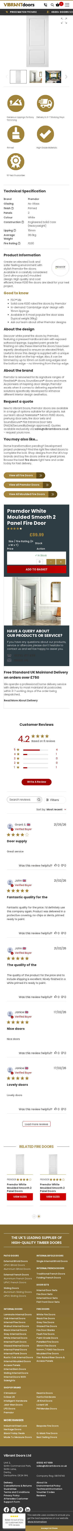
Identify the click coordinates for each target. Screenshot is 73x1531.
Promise (18, 12)
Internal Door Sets (46, 1290)
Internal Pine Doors (14, 1322)
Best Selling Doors (46, 1437)
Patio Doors (11, 1255)
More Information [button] (37, 1521)
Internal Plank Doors (15, 1353)
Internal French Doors (50, 1268)
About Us (41, 1482)
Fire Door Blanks (45, 1330)
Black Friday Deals (14, 1433)
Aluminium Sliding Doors (18, 1292)
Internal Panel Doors (15, 1349)
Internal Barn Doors (15, 1369)
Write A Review (36, 782)
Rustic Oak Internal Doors (18, 1357)
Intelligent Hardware (15, 1401)
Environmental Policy (48, 1485)
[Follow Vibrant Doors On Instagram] (14, 1511)
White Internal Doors (15, 1338)
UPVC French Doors (15, 1282)
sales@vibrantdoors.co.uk (52, 429)
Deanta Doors (44, 1393)
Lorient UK (42, 1404)
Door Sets (42, 1284)
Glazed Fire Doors (46, 1326)
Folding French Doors (48, 1277)
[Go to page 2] (39, 1216)
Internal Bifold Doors (49, 1255)
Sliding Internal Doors (16, 1373)
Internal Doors (13, 1309)
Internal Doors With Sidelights (15, 1378)
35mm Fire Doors (46, 1345)
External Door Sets (47, 1298)
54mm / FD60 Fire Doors (50, 1349)
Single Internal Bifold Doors (52, 1261)
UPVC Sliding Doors (15, 1296)
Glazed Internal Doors (16, 1345)
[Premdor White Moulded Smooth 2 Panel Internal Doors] (20, 1164)
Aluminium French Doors (18, 1278)
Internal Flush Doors (15, 1341)
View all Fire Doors (21, 475)
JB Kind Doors (44, 1401)
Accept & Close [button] (49, 1528)
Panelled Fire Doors (47, 1341)
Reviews (41, 1495)
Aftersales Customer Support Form (16, 1500)
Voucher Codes (45, 1492)
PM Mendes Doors (46, 1408)
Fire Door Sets (44, 1294)
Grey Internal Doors (15, 1334)
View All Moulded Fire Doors (27, 494)
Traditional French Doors (50, 1273)
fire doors (31, 460)
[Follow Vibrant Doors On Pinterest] (21, 1511)
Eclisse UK (9, 1397)
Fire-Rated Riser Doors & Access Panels (50, 1359)
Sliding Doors (11, 1288)
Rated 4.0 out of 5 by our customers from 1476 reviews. (14, 1522)
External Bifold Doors (16, 1261)
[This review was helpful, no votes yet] (55, 865)
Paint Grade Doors (47, 1338)
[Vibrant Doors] (23, 4)
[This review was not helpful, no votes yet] (62, 865)
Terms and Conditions (17, 1492)
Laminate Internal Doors (18, 1314)
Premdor (33, 199)
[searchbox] (21, 800)
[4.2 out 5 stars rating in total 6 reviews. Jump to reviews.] (15, 528)
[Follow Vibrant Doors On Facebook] (7, 1511)
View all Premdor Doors (24, 485)
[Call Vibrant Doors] (45, 5)
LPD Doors (9, 1408)
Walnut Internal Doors (16, 1326)
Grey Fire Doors (45, 1322)
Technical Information (49, 1489)
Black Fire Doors (45, 1318)
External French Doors (16, 1274)
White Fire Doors (45, 1314)
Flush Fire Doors (45, 1334)
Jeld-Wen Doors (13, 1404)
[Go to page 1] (34, 1216)
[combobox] (51, 809)
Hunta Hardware (46, 1397)
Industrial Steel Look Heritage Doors (15, 1427)
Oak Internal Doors (14, 1318)
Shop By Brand (12, 1387)
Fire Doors (42, 1309)
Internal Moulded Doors (17, 1361)
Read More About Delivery (21, 700)
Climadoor (10, 1393)
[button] (64, 20)
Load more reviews (36, 1124)
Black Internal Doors (15, 1330)
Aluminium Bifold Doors (17, 1269)
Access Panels (12, 1365)
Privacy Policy (12, 1495)
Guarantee (10, 1489)
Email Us (21, 660)
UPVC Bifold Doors (14, 1265)
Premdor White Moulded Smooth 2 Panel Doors (19, 1188)
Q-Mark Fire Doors (46, 1433)
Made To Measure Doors (18, 1437)
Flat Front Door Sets (48, 1302)
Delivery (8, 1482)
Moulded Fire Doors (47, 1353)
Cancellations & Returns (18, 1485)
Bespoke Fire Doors (47, 1425)
